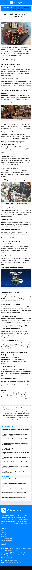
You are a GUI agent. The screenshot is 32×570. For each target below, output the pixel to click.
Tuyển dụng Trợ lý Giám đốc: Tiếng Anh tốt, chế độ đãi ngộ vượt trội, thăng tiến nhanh (15, 444)
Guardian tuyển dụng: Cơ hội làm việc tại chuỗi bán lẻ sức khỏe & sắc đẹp (15, 462)
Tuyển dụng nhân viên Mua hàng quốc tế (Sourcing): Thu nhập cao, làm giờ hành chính (15, 471)
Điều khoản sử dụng (6, 540)
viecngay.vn (4, 387)
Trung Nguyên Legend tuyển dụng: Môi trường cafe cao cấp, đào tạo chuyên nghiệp (15, 448)
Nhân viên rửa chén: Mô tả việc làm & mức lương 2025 (13, 478)
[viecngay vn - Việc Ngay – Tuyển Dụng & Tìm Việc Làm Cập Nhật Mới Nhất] (16, 2)
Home (4, 7)
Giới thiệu (3, 532)
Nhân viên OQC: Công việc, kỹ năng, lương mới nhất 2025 (14, 492)
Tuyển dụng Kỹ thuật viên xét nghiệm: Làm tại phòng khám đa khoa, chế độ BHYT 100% (15, 435)
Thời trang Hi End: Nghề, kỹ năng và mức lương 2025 (13, 488)
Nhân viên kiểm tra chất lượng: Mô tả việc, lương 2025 (13, 497)
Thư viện (3, 534)
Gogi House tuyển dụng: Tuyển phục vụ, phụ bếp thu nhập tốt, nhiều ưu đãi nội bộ (15, 439)
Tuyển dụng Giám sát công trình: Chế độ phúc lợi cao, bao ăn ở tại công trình (16, 458)
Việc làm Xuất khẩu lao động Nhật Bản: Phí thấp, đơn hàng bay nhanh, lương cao (15, 467)
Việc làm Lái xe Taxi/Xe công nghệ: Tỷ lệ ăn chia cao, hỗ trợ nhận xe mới (15, 430)
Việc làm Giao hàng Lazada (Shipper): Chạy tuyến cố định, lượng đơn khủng (15, 453)
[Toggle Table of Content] (15, 60)
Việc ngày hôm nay (12, 557)
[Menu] (2, 2)
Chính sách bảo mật (6, 538)
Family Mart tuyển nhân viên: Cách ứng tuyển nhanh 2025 (14, 483)
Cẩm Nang (9, 7)
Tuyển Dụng (4, 536)
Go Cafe (6, 47)
